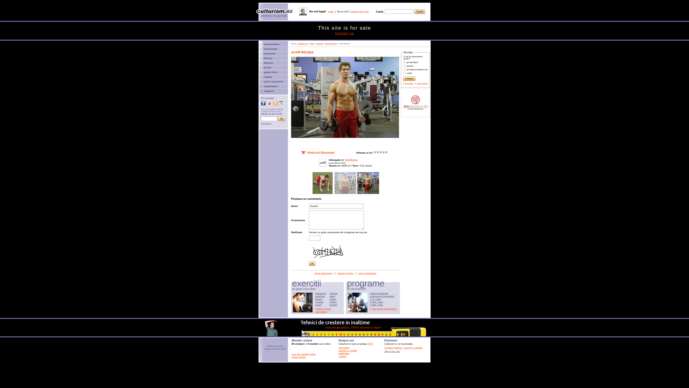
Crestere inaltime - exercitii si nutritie (403, 348)
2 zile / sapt (376, 302)
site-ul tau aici (392, 351)
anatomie (269, 53)
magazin (269, 90)
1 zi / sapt (375, 299)
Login (331, 11)
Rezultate (409, 83)
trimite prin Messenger (321, 152)
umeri (318, 304)
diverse (268, 62)
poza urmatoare (367, 273)
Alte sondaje (422, 83)
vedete (268, 76)
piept (332, 296)
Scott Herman (331, 44)
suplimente (271, 86)
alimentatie (270, 48)
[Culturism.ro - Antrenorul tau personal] (275, 13)
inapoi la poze (345, 273)
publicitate (344, 353)
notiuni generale (379, 293)
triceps (333, 304)
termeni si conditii (348, 350)
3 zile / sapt (376, 304)
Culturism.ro (302, 44)
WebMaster (351, 159)
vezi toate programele (384, 308)
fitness (268, 58)
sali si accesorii (273, 81)
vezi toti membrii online (304, 354)
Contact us (344, 33)
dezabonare (266, 123)
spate (333, 299)
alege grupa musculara (323, 310)
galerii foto (270, 72)
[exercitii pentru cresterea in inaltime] (344, 335)
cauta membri (299, 357)
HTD (370, 344)
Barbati (320, 44)
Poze (312, 44)
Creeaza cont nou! (359, 11)
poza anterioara (323, 273)
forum (267, 67)
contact (342, 356)
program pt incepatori (382, 296)
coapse (319, 302)
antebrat (320, 296)
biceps (319, 299)
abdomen (320, 293)
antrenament (271, 44)
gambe (334, 293)
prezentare (344, 348)
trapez (333, 302)
